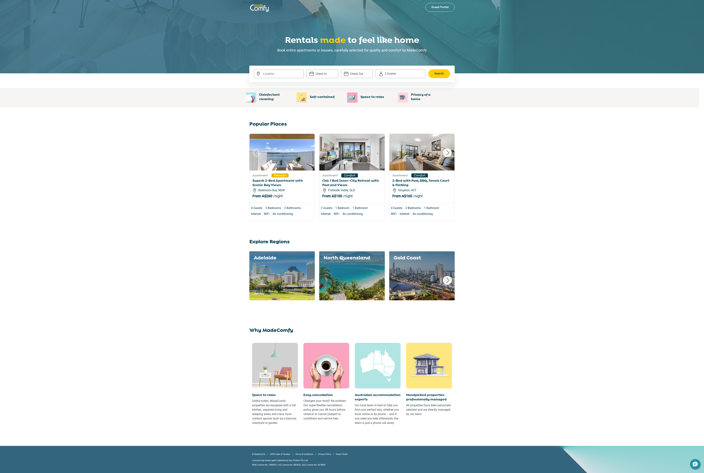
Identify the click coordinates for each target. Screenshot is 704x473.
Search (439, 74)
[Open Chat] (695, 464)
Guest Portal (440, 7)
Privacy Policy (324, 454)
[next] (447, 152)
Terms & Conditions (304, 454)
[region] (352, 181)
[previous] (256, 152)
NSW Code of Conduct (280, 454)
